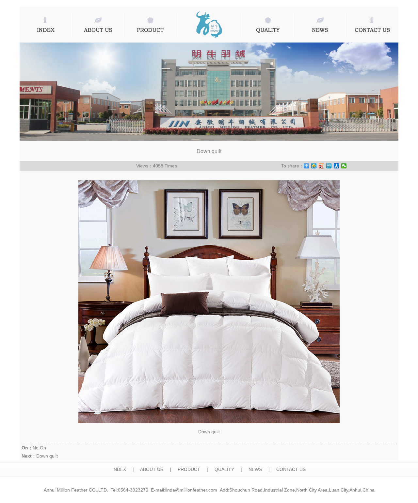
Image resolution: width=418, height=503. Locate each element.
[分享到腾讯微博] (329, 165)
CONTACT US (291, 469)
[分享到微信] (344, 165)
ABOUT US (151, 469)
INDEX (119, 469)
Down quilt (47, 456)
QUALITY (224, 469)
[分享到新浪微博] (321, 165)
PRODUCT (189, 469)
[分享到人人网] (336, 165)
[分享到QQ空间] (314, 165)
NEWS (255, 469)
